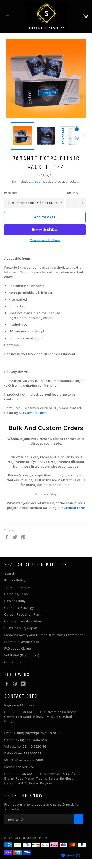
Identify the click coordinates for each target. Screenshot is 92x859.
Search (9, 573)
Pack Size (10, 192)
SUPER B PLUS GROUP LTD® (30, 837)
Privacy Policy (14, 580)
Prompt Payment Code (21, 642)
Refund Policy (14, 601)
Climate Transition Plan (22, 621)
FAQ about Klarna (17, 648)
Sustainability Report (20, 628)
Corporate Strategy (19, 608)
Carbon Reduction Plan (22, 614)
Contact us (12, 662)
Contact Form (35, 413)
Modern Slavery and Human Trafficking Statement (43, 635)
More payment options (45, 240)
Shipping (38, 181)
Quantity (72, 192)
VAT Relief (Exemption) (21, 655)
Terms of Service (17, 587)
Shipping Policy (16, 594)
